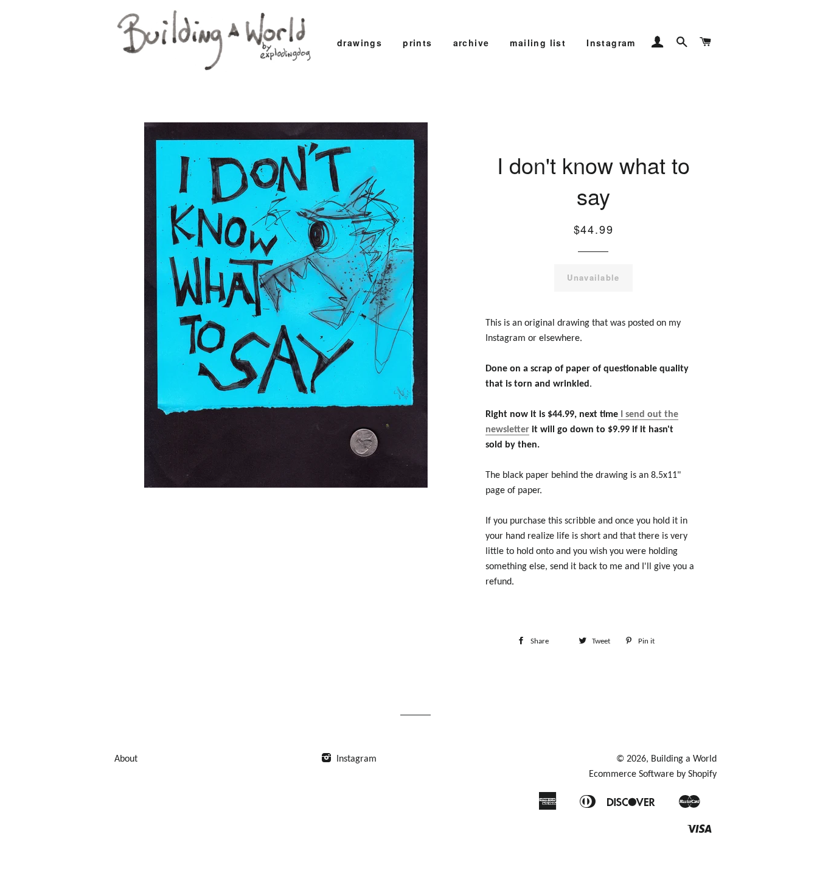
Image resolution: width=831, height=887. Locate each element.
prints (417, 43)
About (125, 759)
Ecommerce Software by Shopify (653, 774)
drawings (359, 43)
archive (471, 43)
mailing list (538, 43)
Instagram (611, 43)
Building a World (684, 759)
